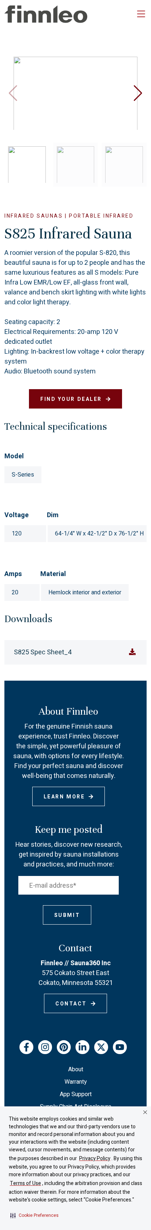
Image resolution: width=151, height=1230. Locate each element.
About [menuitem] (75, 1069)
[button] (34, 1215)
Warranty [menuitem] (76, 1081)
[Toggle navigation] (141, 14)
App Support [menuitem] (76, 1094)
